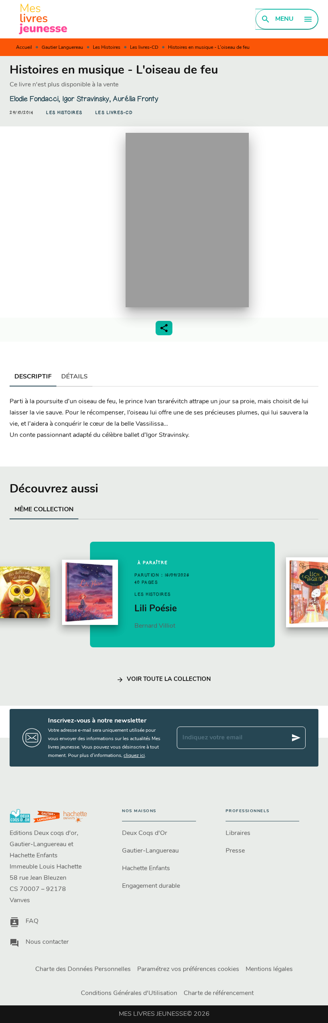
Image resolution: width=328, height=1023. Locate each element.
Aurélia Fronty (135, 99)
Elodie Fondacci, (36, 99)
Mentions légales (269, 969)
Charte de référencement (219, 993)
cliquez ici (134, 755)
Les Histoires (106, 47)
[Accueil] (43, 19)
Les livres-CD (144, 47)
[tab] (33, 376)
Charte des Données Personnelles (83, 969)
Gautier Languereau (62, 47)
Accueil (24, 47)
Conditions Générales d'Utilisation (129, 993)
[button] (64, 112)
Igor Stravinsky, (87, 99)
